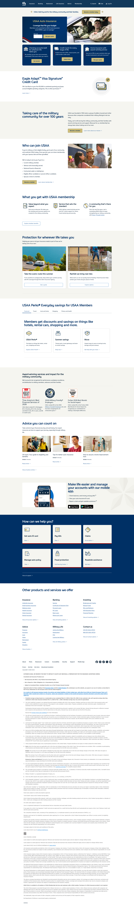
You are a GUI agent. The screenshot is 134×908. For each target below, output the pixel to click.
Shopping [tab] (55, 311)
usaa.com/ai (53, 845)
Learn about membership (45, 182)
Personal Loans (57, 608)
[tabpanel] (67, 338)
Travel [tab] (35, 311)
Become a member (75, 130)
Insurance (32, 3)
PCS (54, 635)
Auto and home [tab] (44, 311)
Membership (78, 3)
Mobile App (81, 662)
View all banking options (60, 620)
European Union (49, 688)
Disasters (24, 645)
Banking (40, 3)
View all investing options (90, 617)
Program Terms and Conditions (39, 712)
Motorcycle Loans (58, 615)
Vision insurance (26, 613)
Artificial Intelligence (42, 830)
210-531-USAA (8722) (89, 630)
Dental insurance (27, 615)
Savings (55, 603)
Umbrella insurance (27, 603)
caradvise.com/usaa (61, 766)
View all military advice (59, 642)
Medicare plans (26, 608)
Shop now (59, 349)
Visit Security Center (60, 564)
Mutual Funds (87, 605)
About (24, 662)
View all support (27, 575)
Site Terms (36, 667)
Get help (87, 564)
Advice (69, 3)
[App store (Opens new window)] (73, 507)
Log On (109, 3)
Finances (24, 630)
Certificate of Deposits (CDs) (60, 605)
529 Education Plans (89, 610)
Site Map (30, 667)
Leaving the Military (58, 637)
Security (64, 662)
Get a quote (43, 285)
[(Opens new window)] (97, 662)
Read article (25, 463)
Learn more (26, 93)
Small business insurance (29, 605)
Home (24, 637)
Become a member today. (91, 12)
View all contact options (90, 637)
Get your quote (50, 36)
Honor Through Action (98, 215)
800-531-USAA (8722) (89, 632)
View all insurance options (29, 620)
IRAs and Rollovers (88, 608)
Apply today (68, 59)
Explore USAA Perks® (33, 349)
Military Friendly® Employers (53, 407)
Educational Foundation (47, 667)
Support (72, 662)
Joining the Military (58, 630)
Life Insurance (60, 3)
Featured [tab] (26, 311)
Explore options (89, 285)
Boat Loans (56, 613)
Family (24, 642)
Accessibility (55, 662)
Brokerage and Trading (89, 603)
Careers (47, 662)
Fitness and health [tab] (66, 311)
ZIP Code (36, 33)
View (25, 540)
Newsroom (38, 662)
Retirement (49, 3)
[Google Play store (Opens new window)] (87, 507)
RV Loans (55, 610)
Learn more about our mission (92, 130)
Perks (30, 662)
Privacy (24, 667)
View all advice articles (28, 470)
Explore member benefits (31, 223)
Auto (23, 635)
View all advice (26, 649)
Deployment (56, 632)
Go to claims (88, 540)
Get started (37, 61)
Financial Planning (88, 613)
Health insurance (27, 610)
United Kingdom (62, 688)
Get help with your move (92, 349)
